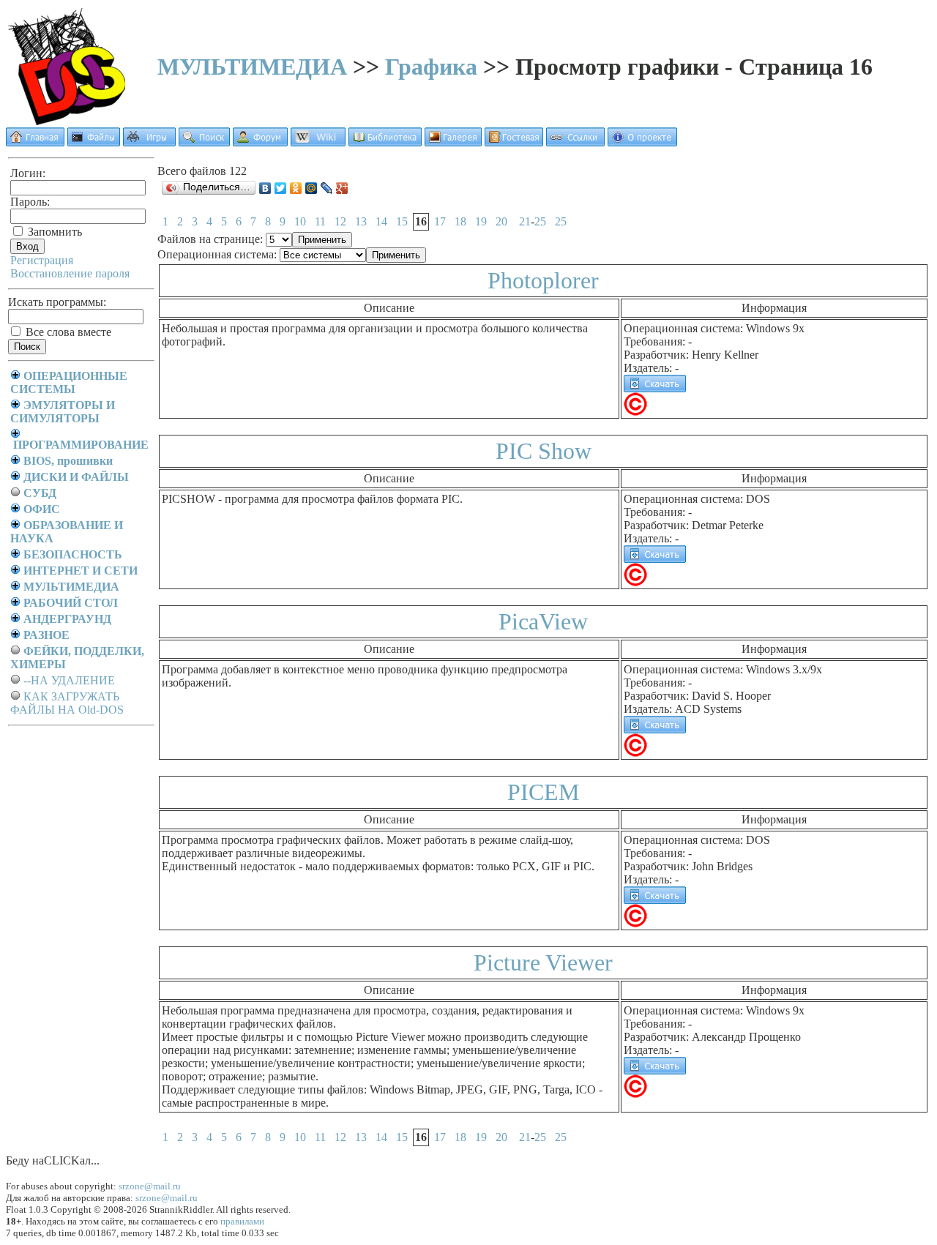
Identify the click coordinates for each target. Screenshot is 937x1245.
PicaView (543, 621)
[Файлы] (93, 142)
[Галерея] (453, 142)
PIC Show (543, 451)
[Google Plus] (342, 188)
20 (501, 221)
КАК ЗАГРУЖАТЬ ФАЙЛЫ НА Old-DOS (67, 703)
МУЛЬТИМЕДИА (252, 66)
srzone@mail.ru (150, 1186)
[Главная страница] (35, 142)
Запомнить (53, 231)
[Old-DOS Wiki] (318, 142)
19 (481, 221)
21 (525, 221)
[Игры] (149, 142)
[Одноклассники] (296, 188)
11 (320, 221)
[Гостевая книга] (514, 142)
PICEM (543, 792)
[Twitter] (280, 188)
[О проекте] (642, 142)
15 (402, 221)
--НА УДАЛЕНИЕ (69, 680)
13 (361, 221)
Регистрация (41, 260)
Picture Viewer (543, 962)
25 (540, 221)
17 (440, 221)
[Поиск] (204, 142)
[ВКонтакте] (265, 188)
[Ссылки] (575, 142)
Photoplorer (543, 280)
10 (300, 221)
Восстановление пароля (70, 273)
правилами (242, 1221)
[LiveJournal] (327, 188)
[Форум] (260, 142)
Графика (431, 66)
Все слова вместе (67, 332)
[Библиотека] (385, 142)
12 (340, 221)
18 (460, 221)
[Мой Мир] (311, 188)
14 (381, 221)
